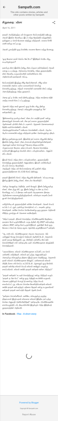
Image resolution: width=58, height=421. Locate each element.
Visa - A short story (26, 313)
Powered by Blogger (29, 402)
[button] (54, 23)
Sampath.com (29, 7)
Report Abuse (29, 414)
